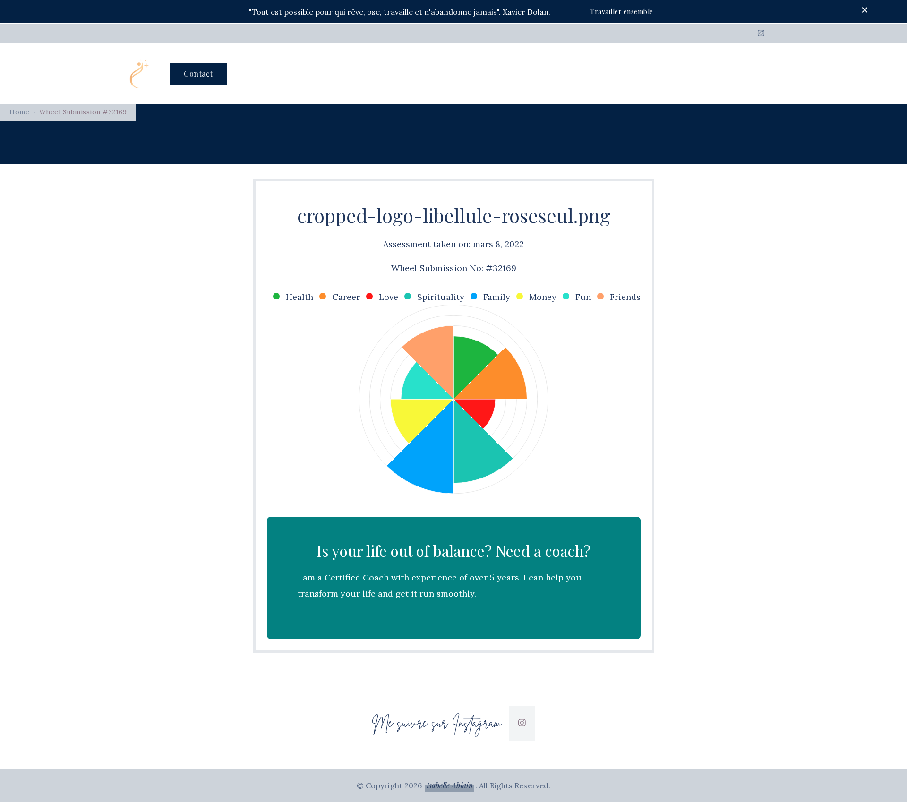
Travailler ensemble (621, 11)
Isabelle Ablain (450, 785)
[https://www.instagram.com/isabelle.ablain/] (522, 723)
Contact (198, 73)
